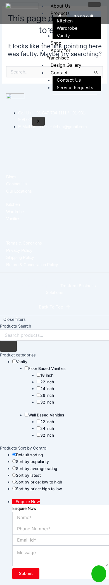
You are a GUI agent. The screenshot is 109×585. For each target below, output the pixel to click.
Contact (59, 72)
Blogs (11, 176)
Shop (56, 43)
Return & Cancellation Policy (32, 264)
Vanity (63, 35)
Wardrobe (67, 28)
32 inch (47, 402)
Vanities (13, 218)
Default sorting (29, 454)
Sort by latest (28, 475)
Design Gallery (66, 65)
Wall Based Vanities (46, 415)
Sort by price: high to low (39, 488)
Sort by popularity (32, 461)
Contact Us (69, 80)
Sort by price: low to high (39, 482)
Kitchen (13, 204)
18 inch (46, 375)
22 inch (47, 381)
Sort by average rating (36, 468)
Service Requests (75, 87)
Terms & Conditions (24, 243)
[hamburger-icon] (94, 4)
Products (60, 13)
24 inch (47, 388)
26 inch (47, 395)
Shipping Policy (20, 257)
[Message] (60, 564)
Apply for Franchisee (58, 53)
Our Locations (19, 191)
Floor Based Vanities (47, 368)
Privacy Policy (19, 250)
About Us (60, 6)
